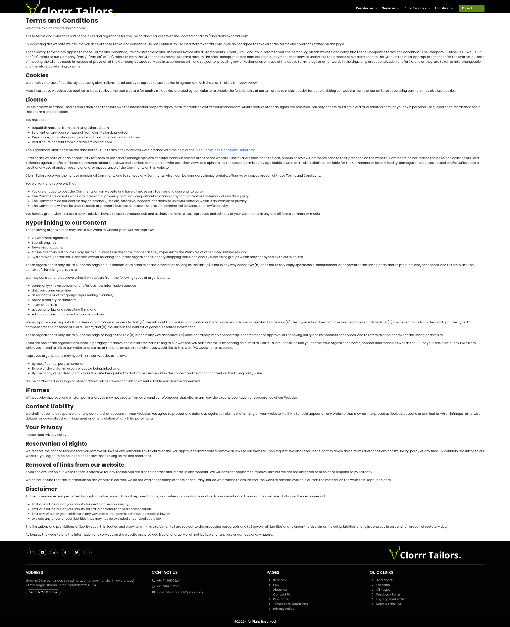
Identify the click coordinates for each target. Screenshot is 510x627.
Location (442, 8)
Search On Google (43, 592)
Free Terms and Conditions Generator (225, 150)
